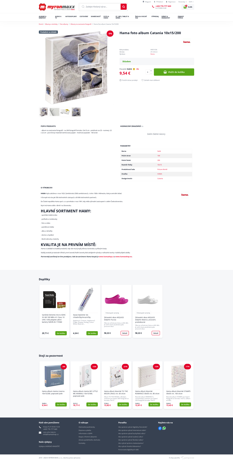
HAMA (159, 174)
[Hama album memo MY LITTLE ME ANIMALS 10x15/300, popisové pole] (85, 385)
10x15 (159, 165)
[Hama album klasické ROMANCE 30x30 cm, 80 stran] (147, 385)
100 (158, 156)
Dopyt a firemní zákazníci (88, 437)
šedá (159, 151)
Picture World (162, 169)
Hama (152, 54)
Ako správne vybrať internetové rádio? (132, 430)
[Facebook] (160, 428)
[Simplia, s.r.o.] (187, 458)
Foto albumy (64, 24)
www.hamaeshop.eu (124, 256)
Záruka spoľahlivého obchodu (89, 440)
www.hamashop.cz (106, 256)
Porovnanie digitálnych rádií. (128, 449)
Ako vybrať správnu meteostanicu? (131, 443)
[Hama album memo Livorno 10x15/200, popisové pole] (54, 385)
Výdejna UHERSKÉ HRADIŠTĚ (49, 446)
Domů (41, 24)
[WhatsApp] (164, 428)
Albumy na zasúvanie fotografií (81, 24)
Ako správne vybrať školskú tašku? (130, 440)
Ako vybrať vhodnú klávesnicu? (129, 446)
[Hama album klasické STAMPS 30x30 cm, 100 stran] (178, 385)
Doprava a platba (85, 430)
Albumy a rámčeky (51, 24)
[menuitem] (146, 2)
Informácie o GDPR (85, 433)
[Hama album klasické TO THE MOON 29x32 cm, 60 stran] (116, 385)
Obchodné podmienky (87, 427)
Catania (160, 178)
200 (158, 160)
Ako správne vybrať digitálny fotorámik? (132, 427)
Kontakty (82, 443)
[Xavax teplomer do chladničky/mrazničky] (85, 311)
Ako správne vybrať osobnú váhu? (130, 437)
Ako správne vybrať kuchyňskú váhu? (131, 433)
